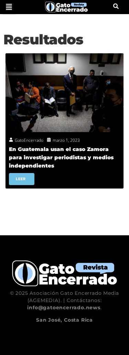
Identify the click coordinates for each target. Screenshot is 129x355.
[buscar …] (116, 7)
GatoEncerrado (29, 140)
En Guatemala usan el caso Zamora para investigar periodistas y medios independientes (61, 157)
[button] (9, 7)
